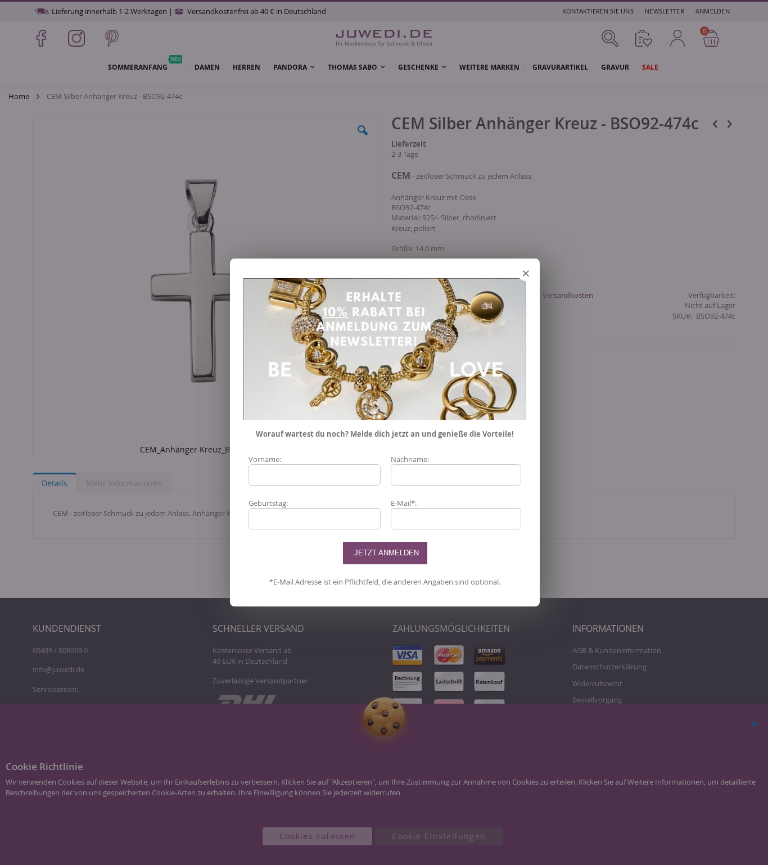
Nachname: (410, 459)
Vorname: (265, 459)
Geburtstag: (268, 503)
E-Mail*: (404, 503)
